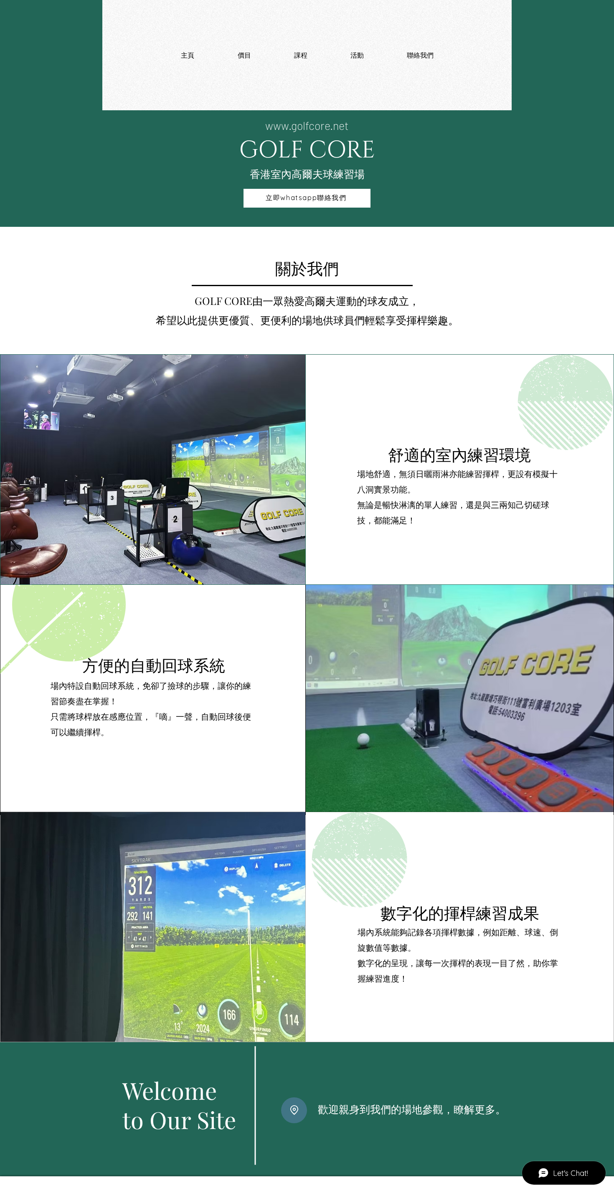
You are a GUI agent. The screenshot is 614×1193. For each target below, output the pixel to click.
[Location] (294, 1110)
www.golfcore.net (307, 125)
